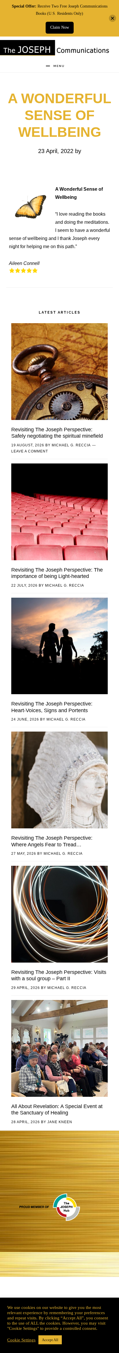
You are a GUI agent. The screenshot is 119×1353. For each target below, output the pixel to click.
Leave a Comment (29, 451)
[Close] (112, 18)
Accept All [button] (50, 1340)
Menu (59, 66)
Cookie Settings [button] (21, 1340)
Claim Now (59, 27)
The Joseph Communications (55, 49)
